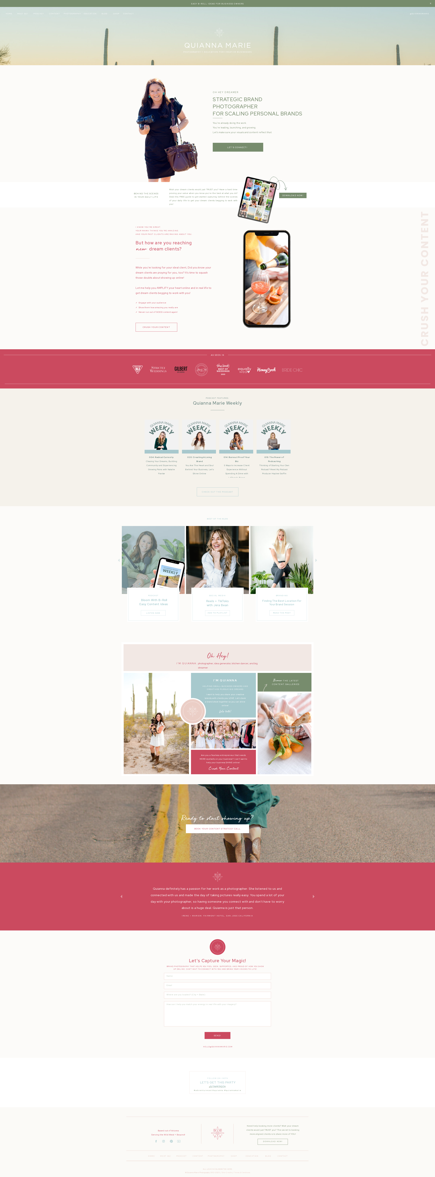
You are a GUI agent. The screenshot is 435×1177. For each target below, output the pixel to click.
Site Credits (227, 1172)
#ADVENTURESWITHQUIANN (208, 1090)
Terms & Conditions (242, 1172)
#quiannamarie (232, 1090)
